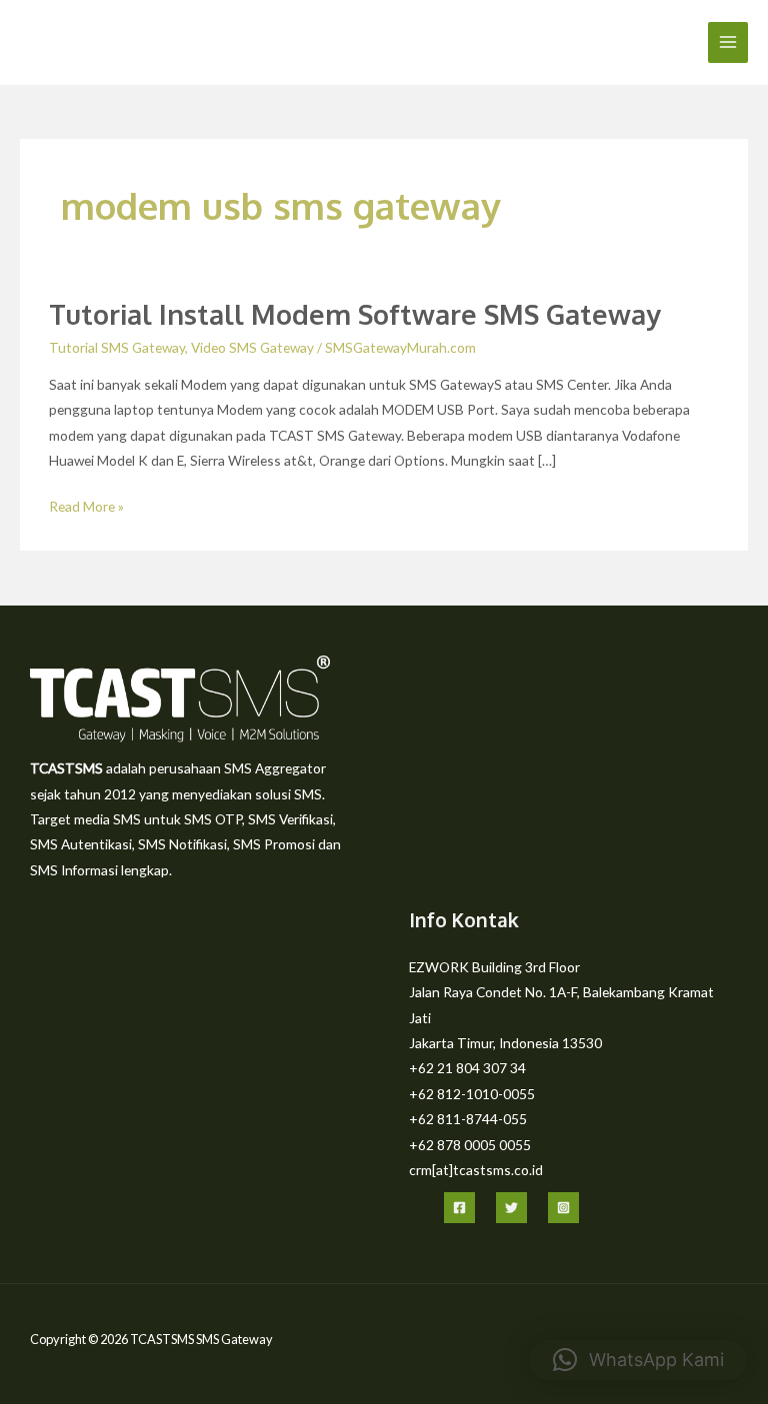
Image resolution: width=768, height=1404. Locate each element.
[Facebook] (459, 1207)
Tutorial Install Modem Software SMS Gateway (355, 314)
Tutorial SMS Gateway (117, 347)
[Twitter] (511, 1207)
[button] (638, 1360)
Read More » (86, 504)
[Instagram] (563, 1207)
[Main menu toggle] (728, 42)
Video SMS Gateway (252, 347)
